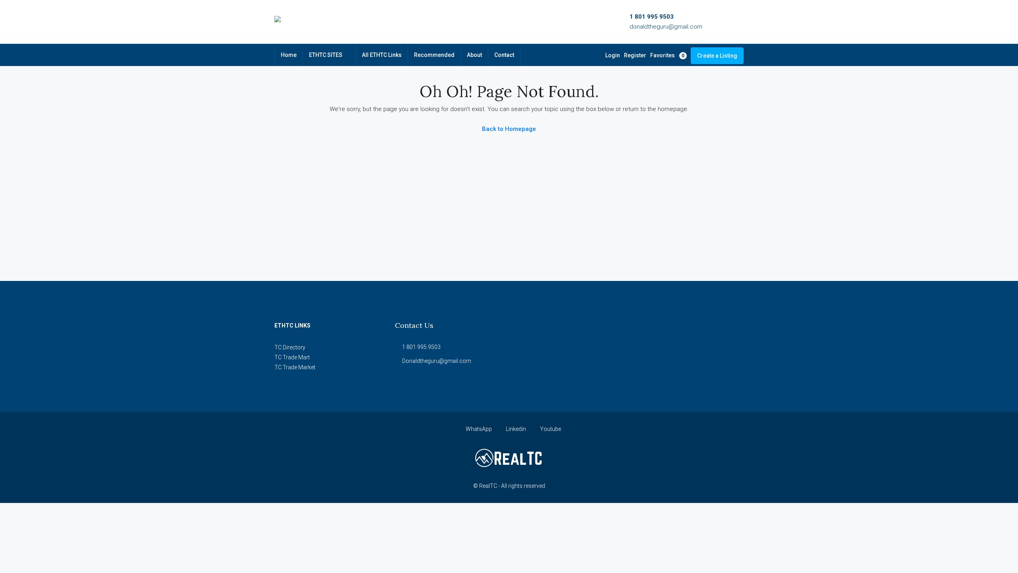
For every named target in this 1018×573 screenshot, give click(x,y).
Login (612, 55)
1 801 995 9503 (651, 16)
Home (289, 55)
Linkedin (516, 429)
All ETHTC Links (382, 55)
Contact (504, 55)
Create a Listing (717, 56)
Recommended (434, 55)
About (474, 55)
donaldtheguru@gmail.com (665, 26)
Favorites (667, 55)
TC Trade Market (294, 367)
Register (635, 55)
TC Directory (289, 347)
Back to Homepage (509, 129)
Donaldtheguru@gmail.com (436, 361)
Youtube (550, 429)
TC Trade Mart (292, 357)
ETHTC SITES (325, 55)
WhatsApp (478, 429)
